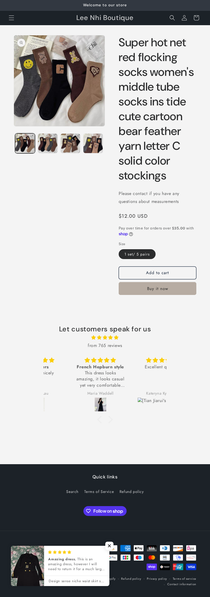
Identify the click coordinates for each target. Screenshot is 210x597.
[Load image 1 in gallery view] (25, 143)
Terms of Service (99, 491)
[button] (11, 18)
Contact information (181, 584)
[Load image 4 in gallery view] (93, 143)
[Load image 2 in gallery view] (48, 143)
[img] (105, 338)
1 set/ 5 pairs (137, 254)
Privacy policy (157, 578)
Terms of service (184, 578)
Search (72, 491)
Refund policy (131, 491)
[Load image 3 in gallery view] (70, 143)
